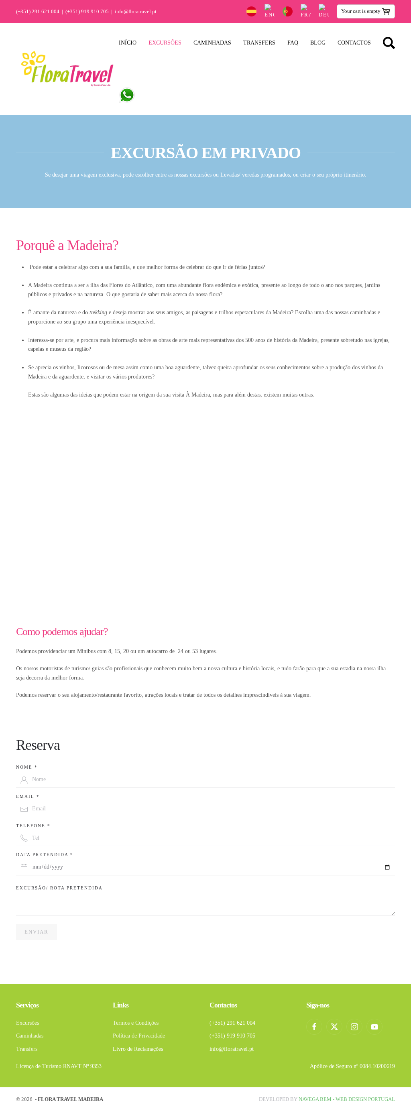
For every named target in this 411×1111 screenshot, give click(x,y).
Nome (27, 767)
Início (127, 43)
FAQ (292, 43)
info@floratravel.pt (136, 11)
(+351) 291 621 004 (37, 11)
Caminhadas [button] (212, 43)
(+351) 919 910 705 (87, 11)
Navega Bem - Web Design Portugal (347, 1099)
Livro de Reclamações (138, 1049)
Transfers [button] (259, 43)
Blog (318, 43)
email (28, 796)
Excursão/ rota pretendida (59, 887)
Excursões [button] (165, 43)
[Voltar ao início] (67, 69)
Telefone (33, 825)
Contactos (354, 43)
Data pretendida (44, 854)
